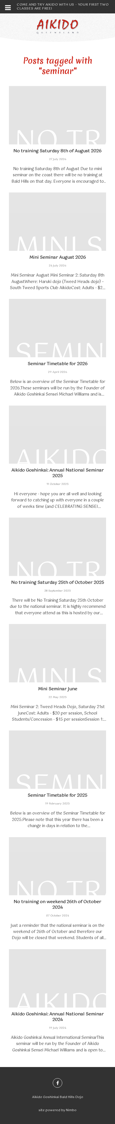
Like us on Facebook (57, 1083)
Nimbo (71, 1110)
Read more (57, 135)
